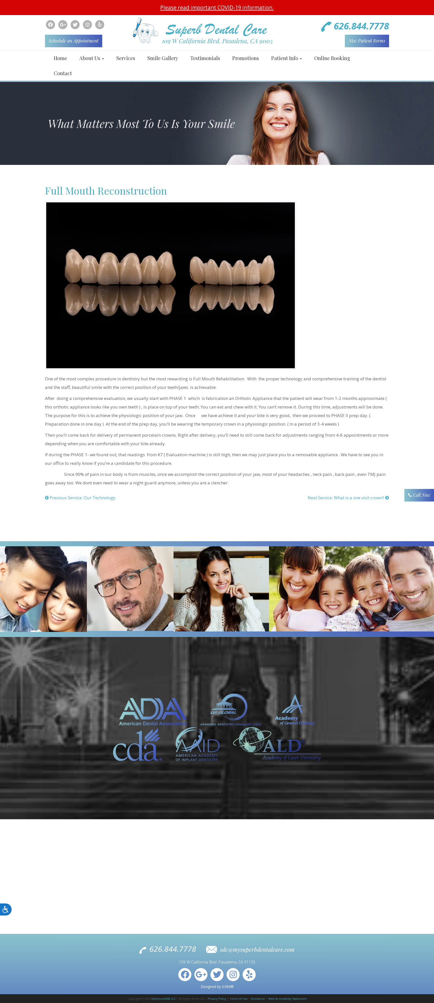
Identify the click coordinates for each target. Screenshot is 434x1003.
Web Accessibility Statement (287, 998)
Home (60, 58)
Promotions (245, 58)
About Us (90, 58)
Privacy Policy (217, 998)
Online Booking (332, 58)
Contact (63, 73)
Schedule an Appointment (73, 41)
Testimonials (205, 58)
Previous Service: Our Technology (82, 497)
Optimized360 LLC (163, 998)
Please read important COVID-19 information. (217, 7)
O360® (228, 986)
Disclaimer (258, 998)
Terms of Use (239, 998)
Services (125, 58)
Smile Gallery (162, 58)
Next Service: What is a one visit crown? (346, 497)
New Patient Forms (367, 41)
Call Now (421, 495)
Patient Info (285, 58)
